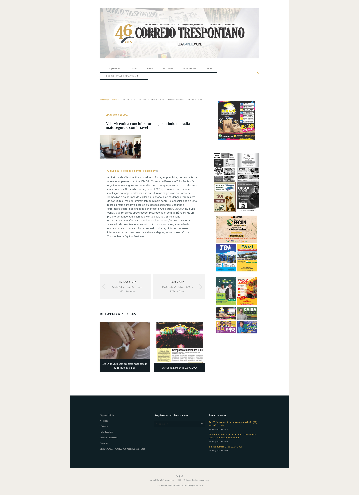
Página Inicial (107, 415)
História (104, 426)
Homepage (104, 99)
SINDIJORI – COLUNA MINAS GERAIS (123, 448)
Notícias (115, 99)
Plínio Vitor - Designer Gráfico (189, 485)
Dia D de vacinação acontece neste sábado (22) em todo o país (233, 424)
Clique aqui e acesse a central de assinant (131, 170)
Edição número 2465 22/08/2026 (225, 446)
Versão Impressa (109, 437)
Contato (104, 443)
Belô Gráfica (106, 432)
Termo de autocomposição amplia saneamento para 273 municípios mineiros (232, 436)
